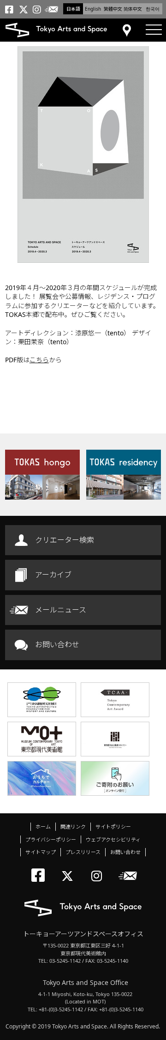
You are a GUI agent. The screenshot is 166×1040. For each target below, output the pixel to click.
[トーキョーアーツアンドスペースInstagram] (99, 868)
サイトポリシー (113, 826)
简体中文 (133, 9)
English (93, 9)
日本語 (73, 9)
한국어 (153, 9)
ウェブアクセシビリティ (113, 839)
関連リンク (73, 826)
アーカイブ (53, 575)
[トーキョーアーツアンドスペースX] (69, 868)
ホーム (43, 826)
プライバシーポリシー (50, 839)
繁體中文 (113, 9)
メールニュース (60, 610)
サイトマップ (40, 851)
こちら (39, 359)
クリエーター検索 (64, 540)
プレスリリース (83, 851)
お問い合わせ (57, 644)
